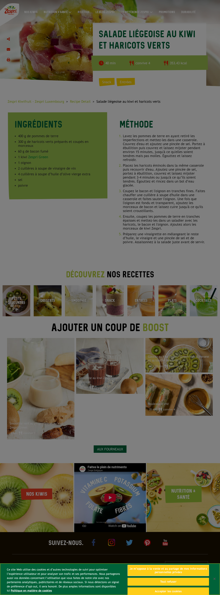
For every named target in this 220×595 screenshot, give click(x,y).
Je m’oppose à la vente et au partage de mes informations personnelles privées (168, 570)
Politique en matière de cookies (31, 590)
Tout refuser (168, 581)
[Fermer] (214, 579)
